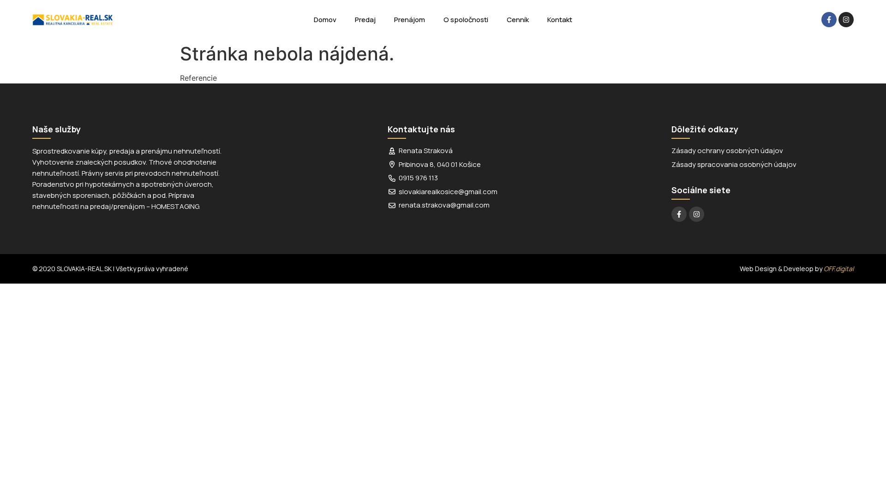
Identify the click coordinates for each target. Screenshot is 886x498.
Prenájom (409, 19)
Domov (325, 19)
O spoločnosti (465, 19)
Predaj (365, 19)
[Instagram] (846, 19)
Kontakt (559, 19)
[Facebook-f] (829, 19)
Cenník (518, 19)
